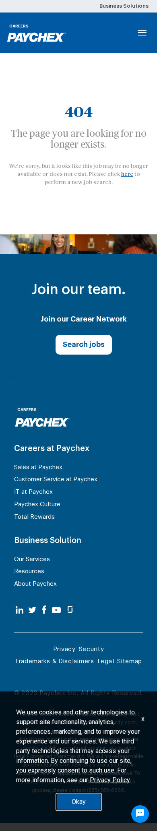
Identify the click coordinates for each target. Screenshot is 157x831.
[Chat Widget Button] (140, 814)
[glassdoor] (70, 610)
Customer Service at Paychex (55, 479)
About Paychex (35, 584)
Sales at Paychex (38, 467)
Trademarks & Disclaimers (54, 661)
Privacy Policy (110, 780)
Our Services (32, 559)
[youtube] (56, 610)
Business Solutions (124, 5)
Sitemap (129, 661)
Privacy (64, 649)
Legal (105, 661)
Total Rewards (34, 517)
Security (91, 649)
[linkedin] (19, 610)
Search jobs (84, 344)
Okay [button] (79, 802)
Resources (29, 571)
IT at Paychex (33, 492)
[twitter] (32, 610)
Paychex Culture (37, 504)
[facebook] (44, 610)
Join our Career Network (84, 319)
